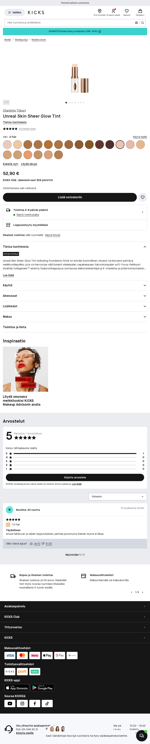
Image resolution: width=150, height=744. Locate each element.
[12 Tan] (48, 144)
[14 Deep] (79, 144)
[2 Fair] (120, 144)
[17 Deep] (109, 144)
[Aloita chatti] (141, 735)
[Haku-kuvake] (142, 23)
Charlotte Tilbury (14, 110)
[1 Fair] (7, 144)
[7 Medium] (27, 154)
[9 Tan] (58, 154)
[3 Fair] (130, 144)
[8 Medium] (48, 154)
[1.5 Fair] (17, 144)
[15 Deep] (89, 144)
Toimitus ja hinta (14, 327)
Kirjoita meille (25, 733)
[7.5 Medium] (38, 154)
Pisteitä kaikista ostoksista (75, 2)
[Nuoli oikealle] (143, 592)
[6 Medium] (17, 154)
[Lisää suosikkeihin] (142, 197)
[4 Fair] (140, 144)
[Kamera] (136, 23)
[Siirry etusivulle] (36, 12)
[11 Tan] (38, 144)
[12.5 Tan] (58, 144)
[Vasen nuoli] (131, 592)
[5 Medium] (7, 154)
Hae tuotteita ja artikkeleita (24, 22)
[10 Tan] (27, 144)
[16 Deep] (99, 144)
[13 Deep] (68, 144)
